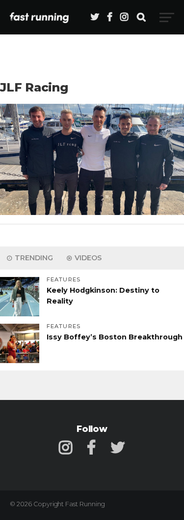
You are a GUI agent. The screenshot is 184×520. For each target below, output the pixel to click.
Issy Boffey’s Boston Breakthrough (115, 337)
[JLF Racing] (92, 212)
